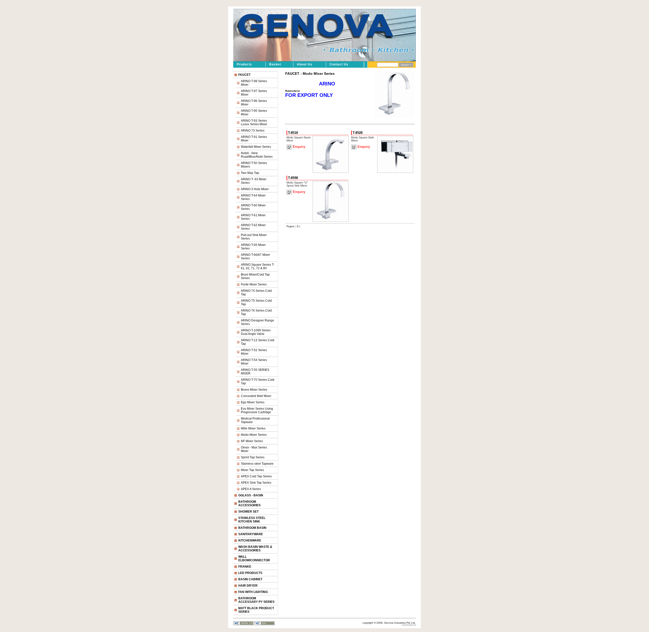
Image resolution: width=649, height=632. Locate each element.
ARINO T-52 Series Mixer (254, 351)
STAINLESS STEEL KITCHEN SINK (251, 519)
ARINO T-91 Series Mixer (254, 138)
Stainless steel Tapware (257, 463)
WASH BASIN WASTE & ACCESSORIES (255, 548)
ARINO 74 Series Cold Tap (256, 292)
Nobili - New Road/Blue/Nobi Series (257, 154)
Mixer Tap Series (252, 470)
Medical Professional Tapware (255, 420)
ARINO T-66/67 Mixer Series (255, 256)
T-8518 (293, 133)
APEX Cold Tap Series (256, 476)
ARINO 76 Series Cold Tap (256, 312)
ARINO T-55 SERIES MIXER (255, 371)
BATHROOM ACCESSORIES (249, 503)
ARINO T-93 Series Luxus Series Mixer (254, 122)
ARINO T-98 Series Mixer (254, 82)
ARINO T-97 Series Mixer (254, 92)
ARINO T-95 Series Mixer (254, 112)
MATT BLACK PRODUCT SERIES (256, 609)
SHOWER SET (248, 511)
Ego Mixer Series (252, 402)
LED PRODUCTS (250, 573)
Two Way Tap (250, 173)
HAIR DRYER (248, 585)
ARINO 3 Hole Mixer (255, 189)
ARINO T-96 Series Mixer (254, 102)
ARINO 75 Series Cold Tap (256, 302)
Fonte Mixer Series (254, 284)
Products (244, 64)
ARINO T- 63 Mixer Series (253, 181)
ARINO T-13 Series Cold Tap (257, 342)
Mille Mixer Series (253, 428)
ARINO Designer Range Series (257, 322)
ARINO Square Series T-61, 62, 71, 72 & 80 (257, 266)
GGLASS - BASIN (250, 495)
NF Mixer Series (252, 441)
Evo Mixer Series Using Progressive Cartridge (257, 410)
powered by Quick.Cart (409, 625)
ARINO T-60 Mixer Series (253, 207)
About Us (304, 64)
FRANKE (244, 566)
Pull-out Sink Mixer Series (254, 236)
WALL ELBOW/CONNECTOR (254, 558)
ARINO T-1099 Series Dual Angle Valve (256, 332)
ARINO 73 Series (252, 130)
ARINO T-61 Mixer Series (253, 217)
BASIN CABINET (250, 579)
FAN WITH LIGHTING (253, 592)
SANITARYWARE (250, 534)
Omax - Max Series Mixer (254, 449)
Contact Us (339, 64)
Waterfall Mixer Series (256, 147)
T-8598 (293, 178)
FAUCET (244, 75)
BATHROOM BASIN (252, 528)
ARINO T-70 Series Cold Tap (257, 381)
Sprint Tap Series (252, 457)
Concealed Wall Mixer (256, 396)
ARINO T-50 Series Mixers (254, 164)
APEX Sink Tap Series (256, 482)
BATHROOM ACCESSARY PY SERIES (256, 600)
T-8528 (358, 133)
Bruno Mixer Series (254, 389)
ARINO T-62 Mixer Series (253, 226)
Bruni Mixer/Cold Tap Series (255, 276)
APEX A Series (251, 489)
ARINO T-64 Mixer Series (253, 197)
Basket (275, 64)
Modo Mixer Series (254, 435)
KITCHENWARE (249, 540)
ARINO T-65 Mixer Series (253, 246)
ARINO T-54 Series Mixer (254, 361)
